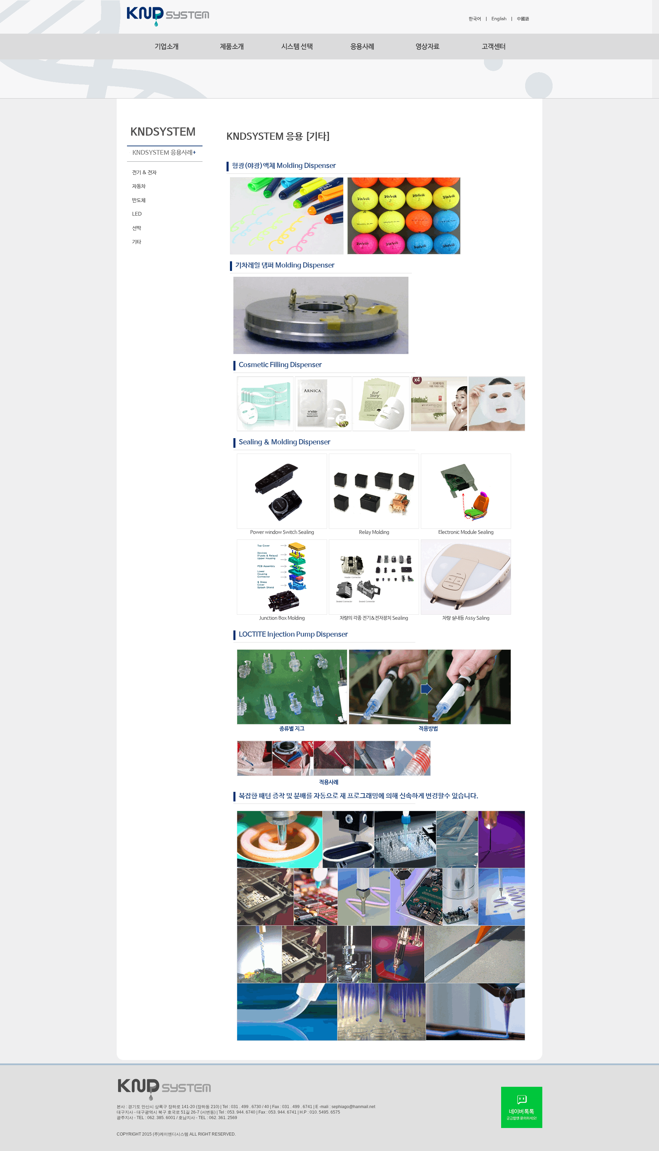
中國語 (523, 19)
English (499, 19)
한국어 (475, 19)
